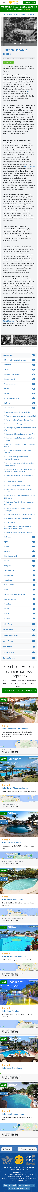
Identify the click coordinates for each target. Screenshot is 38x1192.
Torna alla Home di (19, 14)
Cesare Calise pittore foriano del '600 (18, 486)
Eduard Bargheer (8, 321)
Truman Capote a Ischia (14, 482)
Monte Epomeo (29, 166)
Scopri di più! (28, 9)
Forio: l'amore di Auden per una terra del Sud (21, 416)
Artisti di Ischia (29, 58)
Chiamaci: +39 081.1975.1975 (20, 690)
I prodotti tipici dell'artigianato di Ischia (19, 532)
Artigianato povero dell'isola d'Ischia (18, 412)
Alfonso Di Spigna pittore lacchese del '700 (20, 514)
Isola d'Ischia (20, 58)
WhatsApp (8, 62)
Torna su (7, 1149)
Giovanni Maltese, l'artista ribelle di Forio (19, 420)
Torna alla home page (27, 1149)
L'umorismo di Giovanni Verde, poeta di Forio (20, 434)
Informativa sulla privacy (26, 1185)
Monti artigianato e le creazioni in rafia (18, 518)
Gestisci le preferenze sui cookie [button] (19, 1188)
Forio (28, 91)
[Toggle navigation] (4, 2)
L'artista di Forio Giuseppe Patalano (18, 424)
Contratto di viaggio (10, 1185)
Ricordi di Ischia (11, 522)
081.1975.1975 (30, 2)
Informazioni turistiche (9, 58)
